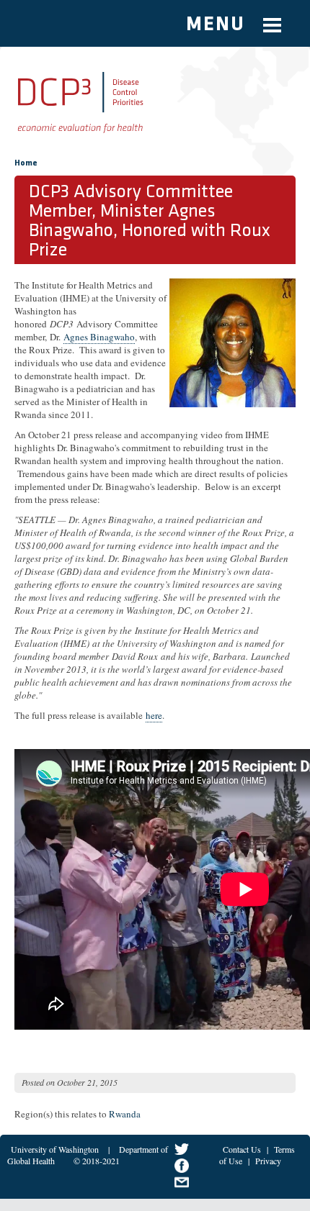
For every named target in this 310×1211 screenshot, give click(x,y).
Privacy (268, 1160)
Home (25, 163)
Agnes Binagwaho (99, 336)
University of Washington (55, 1149)
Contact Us (242, 1149)
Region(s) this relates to (60, 1113)
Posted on (38, 1082)
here (154, 715)
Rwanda (125, 1113)
